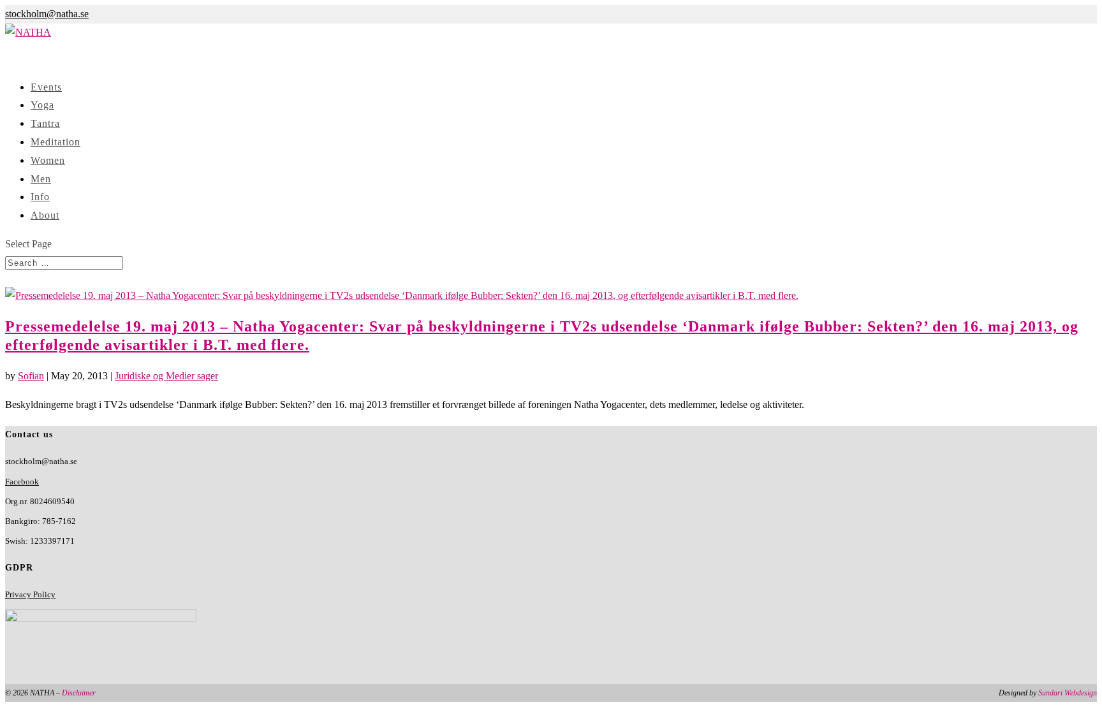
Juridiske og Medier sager (166, 375)
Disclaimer (79, 692)
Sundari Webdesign (1067, 692)
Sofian (31, 375)
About (45, 215)
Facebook (22, 481)
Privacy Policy (30, 594)
